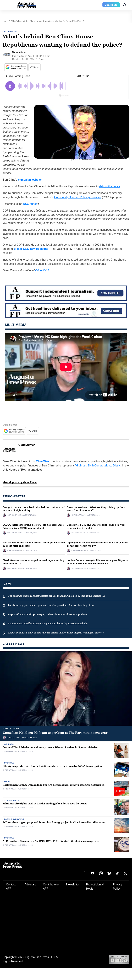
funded (30, 248)
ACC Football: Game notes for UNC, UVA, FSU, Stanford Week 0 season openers (51, 841)
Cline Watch (43, 461)
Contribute (111, 4)
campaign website (30, 179)
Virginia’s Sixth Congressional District (98, 465)
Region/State (11, 31)
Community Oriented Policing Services (77, 197)
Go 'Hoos (9, 744)
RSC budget (30, 203)
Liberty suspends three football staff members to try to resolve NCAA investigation (52, 766)
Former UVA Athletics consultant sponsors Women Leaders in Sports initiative (50, 747)
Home (5, 21)
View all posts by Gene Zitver (20, 482)
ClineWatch (42, 270)
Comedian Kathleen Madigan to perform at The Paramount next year (55, 733)
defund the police (109, 186)
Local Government (14, 819)
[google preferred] (16, 67)
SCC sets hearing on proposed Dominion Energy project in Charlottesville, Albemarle (54, 822)
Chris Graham (14, 515)
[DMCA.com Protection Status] (119, 959)
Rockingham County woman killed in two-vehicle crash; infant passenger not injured (53, 785)
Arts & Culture (12, 728)
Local (7, 782)
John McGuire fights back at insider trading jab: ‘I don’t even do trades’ (45, 803)
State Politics (11, 800)
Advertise (30, 884)
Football (9, 763)
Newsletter (72, 884)
